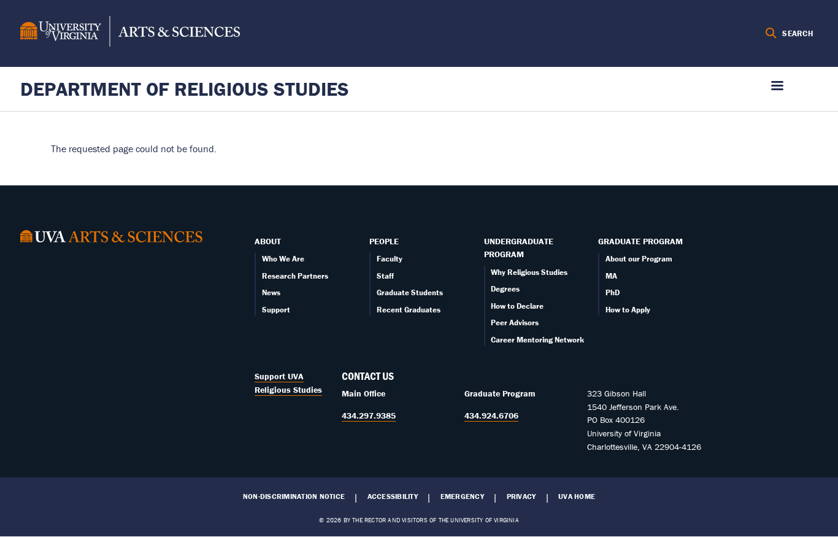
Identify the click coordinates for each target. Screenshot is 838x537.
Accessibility (392, 496)
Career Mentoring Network (537, 339)
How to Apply (627, 309)
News (271, 292)
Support (276, 309)
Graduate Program (640, 241)
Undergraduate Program (518, 248)
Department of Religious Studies (184, 89)
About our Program (638, 258)
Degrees (505, 289)
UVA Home (576, 496)
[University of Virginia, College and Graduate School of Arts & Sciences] (130, 33)
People (384, 241)
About (268, 241)
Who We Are (283, 258)
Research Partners (295, 276)
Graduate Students (410, 292)
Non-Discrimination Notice (294, 496)
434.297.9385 (369, 415)
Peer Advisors (515, 322)
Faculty (389, 258)
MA (611, 276)
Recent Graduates (408, 309)
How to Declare (517, 306)
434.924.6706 (491, 415)
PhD (612, 292)
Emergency (462, 496)
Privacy (521, 496)
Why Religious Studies (529, 272)
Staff (385, 276)
